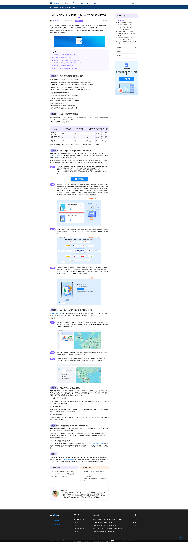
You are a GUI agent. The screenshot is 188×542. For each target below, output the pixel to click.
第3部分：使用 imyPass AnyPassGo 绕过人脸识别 (67, 60)
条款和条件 (59, 540)
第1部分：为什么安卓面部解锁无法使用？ (65, 55)
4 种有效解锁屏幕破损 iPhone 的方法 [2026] (104, 531)
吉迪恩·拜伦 (64, 490)
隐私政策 (52, 540)
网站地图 (73, 540)
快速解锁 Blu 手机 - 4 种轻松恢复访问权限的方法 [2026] (107, 519)
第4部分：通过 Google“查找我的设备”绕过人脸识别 (67, 63)
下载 (81, 3)
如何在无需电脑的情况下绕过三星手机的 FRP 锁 (127, 34)
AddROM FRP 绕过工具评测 (125, 22)
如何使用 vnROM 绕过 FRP (125, 25)
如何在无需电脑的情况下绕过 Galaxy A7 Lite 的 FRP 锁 (125, 38)
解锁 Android (63, 7)
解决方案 (56, 7)
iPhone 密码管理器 (79, 528)
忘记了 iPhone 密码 (98, 444)
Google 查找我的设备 (55, 313)
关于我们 (135, 519)
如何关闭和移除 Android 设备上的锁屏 (64, 474)
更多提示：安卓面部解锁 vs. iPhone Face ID (65, 68)
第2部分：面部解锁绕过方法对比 (62, 57)
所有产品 (76, 531)
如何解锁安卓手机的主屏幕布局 (62, 476)
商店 (73, 3)
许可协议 (66, 540)
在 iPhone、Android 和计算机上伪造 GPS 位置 (105, 525)
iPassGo (76, 522)
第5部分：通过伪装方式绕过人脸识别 (64, 65)
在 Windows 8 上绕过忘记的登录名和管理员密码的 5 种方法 (108, 528)
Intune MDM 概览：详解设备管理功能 (94, 471)
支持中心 (135, 525)
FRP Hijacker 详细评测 (124, 29)
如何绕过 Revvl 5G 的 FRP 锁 (125, 31)
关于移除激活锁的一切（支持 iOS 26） (103, 522)
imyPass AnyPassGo (55, 156)
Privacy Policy (107, 541)
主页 (51, 7)
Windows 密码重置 (79, 519)
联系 (134, 522)
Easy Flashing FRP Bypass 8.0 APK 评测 (127, 42)
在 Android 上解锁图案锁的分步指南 (63, 471)
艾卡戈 (75, 525)
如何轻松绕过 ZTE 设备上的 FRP (126, 27)
